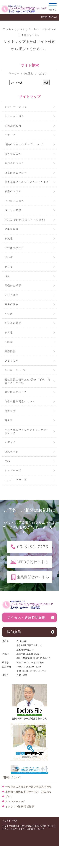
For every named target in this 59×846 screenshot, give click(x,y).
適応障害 (10, 351)
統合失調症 (11, 295)
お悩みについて (14, 163)
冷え (7, 276)
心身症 (9, 332)
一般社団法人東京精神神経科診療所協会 (28, 786)
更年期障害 (11, 229)
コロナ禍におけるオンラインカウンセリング (27, 431)
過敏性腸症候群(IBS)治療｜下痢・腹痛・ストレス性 (28, 381)
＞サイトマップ (9, 821)
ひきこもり (11, 360)
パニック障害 (13, 210)
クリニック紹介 (14, 116)
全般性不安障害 (14, 201)
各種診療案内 (13, 125)
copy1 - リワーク (16, 480)
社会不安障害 (13, 323)
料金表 (9, 420)
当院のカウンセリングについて (24, 144)
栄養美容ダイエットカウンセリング (27, 182)
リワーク (10, 135)
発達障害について (16, 392)
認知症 (9, 257)
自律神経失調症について (20, 401)
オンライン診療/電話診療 (19, 806)
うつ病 (9, 314)
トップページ (13, 470)
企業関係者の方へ (16, 173)
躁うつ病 (10, 411)
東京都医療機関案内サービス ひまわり (28, 791)
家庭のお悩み (13, 191)
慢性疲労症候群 (14, 248)
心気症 (9, 238)
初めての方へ (13, 154)
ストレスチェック (15, 801)
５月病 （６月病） (16, 370)
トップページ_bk (15, 107)
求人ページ (11, 451)
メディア (10, 442)
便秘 (7, 461)
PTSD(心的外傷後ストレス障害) (25, 220)
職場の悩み (11, 304)
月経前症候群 (13, 285)
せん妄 (9, 267)
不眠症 (9, 342)
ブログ (9, 796)
